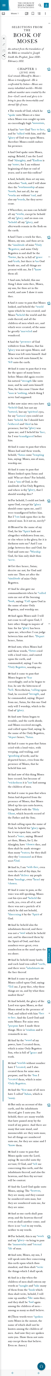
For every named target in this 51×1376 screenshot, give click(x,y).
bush (11, 601)
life (10, 1248)
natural (13, 412)
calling (36, 690)
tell (35, 1164)
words (21, 199)
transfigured (26, 436)
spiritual (33, 412)
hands (12, 191)
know (38, 269)
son (19, 482)
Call (27, 601)
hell (11, 690)
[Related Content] (39, 13)
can (17, 517)
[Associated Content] (48, 69)
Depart (40, 636)
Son (35, 1075)
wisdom (30, 1030)
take (37, 1286)
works (12, 195)
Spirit (27, 531)
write (40, 1267)
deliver (25, 875)
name (16, 164)
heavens (35, 1191)
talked (21, 133)
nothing (22, 393)
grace (39, 257)
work (41, 1236)
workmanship (27, 187)
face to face (37, 129)
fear (30, 677)
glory (12, 137)
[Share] (4, 55)
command (25, 857)
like (31, 1298)
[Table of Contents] (3, 13)
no (37, 261)
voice (21, 836)
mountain (38, 123)
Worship (36, 552)
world (40, 307)
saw (22, 129)
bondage (20, 879)
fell (10, 362)
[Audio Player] (41, 1366)
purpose (13, 1026)
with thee (32, 867)
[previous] (12, 1373)
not (30, 782)
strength (27, 381)
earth (42, 964)
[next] (38, 1373)
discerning (15, 914)
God (17, 861)
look (24, 183)
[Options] (45, 13)
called (42, 593)
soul (22, 933)
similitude (19, 245)
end (33, 195)
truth (17, 261)
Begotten (14, 249)
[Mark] (4, 44)
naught (24, 1286)
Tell (11, 986)
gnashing (14, 756)
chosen (30, 844)
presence (26, 342)
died (28, 424)
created (21, 1067)
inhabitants (33, 968)
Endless (37, 160)
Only (39, 245)
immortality (20, 1244)
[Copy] (4, 51)
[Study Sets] (26, 13)
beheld (21, 315)
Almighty (20, 160)
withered (13, 424)
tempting (38, 455)
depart (13, 737)
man (11, 393)
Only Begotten (17, 667)
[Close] (4, 38)
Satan (22, 455)
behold (13, 222)
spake (12, 115)
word (29, 1040)
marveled (26, 331)
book (32, 1290)
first (24, 1090)
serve (12, 560)
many (12, 1098)
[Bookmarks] (33, 13)
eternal (37, 1244)
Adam (27, 1094)
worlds (22, 1063)
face (42, 432)
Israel (37, 879)
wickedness (15, 782)
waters (25, 852)
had (31, 1302)
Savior (12, 257)
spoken (39, 1316)
